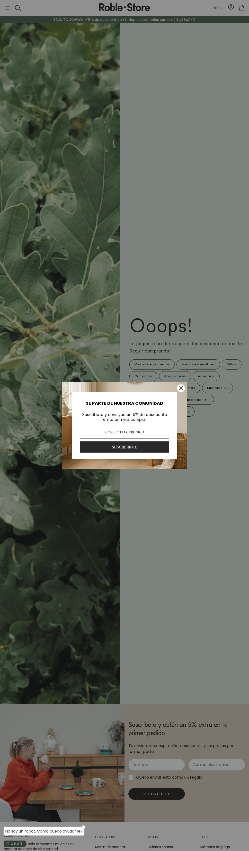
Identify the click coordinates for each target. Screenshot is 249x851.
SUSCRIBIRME (124, 446)
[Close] (181, 388)
